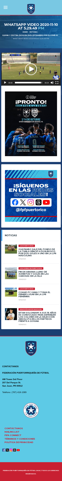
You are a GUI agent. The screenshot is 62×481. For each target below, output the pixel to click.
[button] (31, 69)
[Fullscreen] (56, 82)
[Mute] (52, 82)
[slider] (28, 82)
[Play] (5, 82)
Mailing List (12, 431)
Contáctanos (14, 428)
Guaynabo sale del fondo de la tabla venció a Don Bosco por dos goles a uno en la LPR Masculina (37, 252)
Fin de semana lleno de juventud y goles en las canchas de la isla (34, 273)
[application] (31, 69)
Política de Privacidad (19, 442)
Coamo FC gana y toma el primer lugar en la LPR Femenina (34, 294)
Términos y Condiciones (20, 439)
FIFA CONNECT (13, 435)
